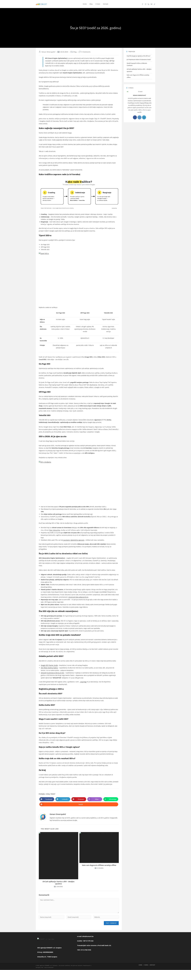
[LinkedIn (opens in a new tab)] (148, 4)
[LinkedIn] (144, 117)
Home (140, 965)
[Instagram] (139, 117)
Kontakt (152, 965)
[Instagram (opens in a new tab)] (145, 4)
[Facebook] (135, 117)
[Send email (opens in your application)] (151, 4)
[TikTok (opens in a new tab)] (154, 4)
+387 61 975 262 (88, 941)
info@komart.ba (87, 936)
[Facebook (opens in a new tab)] (142, 4)
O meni (146, 965)
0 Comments (85, 52)
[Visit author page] (43, 817)
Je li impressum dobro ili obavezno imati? (139, 59)
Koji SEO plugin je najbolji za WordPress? (139, 56)
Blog (74, 52)
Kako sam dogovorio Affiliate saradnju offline (99, 865)
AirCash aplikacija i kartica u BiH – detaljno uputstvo (58, 882)
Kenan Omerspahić (48, 52)
